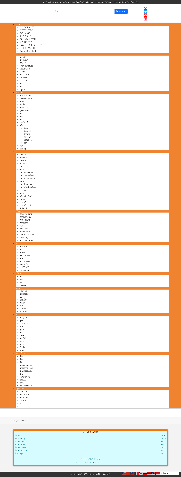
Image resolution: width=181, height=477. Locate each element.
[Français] (137, 473)
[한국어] (141, 473)
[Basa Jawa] (158, 473)
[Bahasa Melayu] (153, 473)
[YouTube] (155, 15)
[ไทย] (149, 473)
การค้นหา (122, 11)
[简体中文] (128, 473)
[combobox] (84, 11)
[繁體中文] (133, 473)
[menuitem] (19, 24)
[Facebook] (155, 8)
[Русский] (145, 473)
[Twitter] (155, 12)
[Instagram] (155, 18)
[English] (124, 473)
